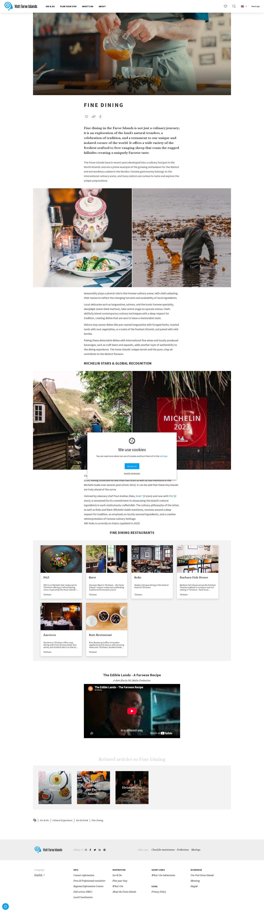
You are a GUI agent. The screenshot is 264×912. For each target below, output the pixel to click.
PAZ (171, 496)
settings (163, 456)
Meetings (255, 6)
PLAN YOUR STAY (68, 6)
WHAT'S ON (87, 6)
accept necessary (132, 473)
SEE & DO (50, 6)
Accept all (132, 466)
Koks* (139, 496)
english (38, 875)
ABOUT (102, 6)
